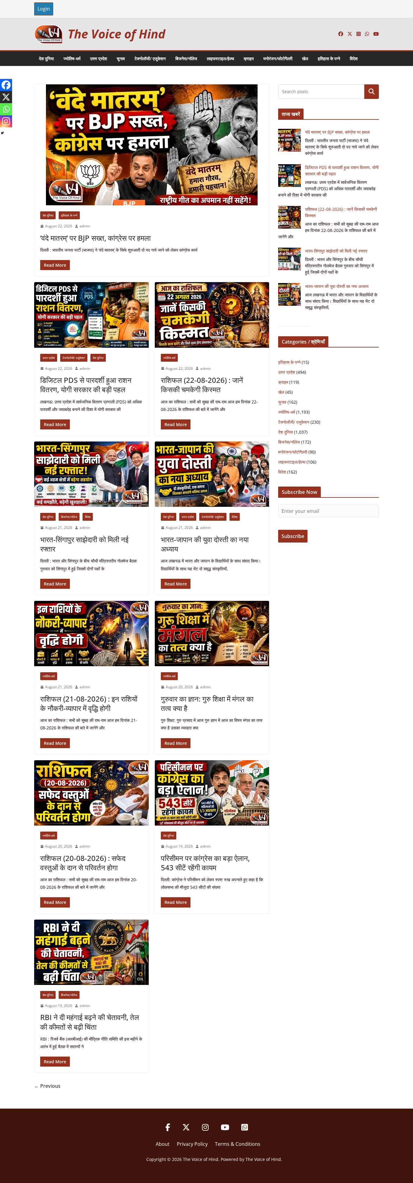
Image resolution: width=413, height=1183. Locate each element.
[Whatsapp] (6, 109)
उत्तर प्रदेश (98, 58)
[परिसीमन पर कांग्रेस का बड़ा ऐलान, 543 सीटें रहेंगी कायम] (212, 793)
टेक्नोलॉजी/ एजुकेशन (150, 58)
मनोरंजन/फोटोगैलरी (277, 58)
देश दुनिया (46, 58)
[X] (6, 97)
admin (85, 226)
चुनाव (121, 58)
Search (371, 91)
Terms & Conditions (237, 1144)
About (163, 1144)
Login (43, 8)
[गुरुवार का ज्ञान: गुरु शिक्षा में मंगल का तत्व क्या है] (212, 633)
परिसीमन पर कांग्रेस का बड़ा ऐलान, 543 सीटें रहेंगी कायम (205, 862)
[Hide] (2, 133)
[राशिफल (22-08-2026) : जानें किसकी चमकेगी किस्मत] (212, 314)
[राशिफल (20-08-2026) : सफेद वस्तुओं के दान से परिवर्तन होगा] (91, 793)
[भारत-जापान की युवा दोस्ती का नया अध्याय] (212, 474)
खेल (305, 58)
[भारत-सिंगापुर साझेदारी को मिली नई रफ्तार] (91, 474)
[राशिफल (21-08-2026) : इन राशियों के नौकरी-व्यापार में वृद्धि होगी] (91, 633)
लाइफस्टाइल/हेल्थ (220, 58)
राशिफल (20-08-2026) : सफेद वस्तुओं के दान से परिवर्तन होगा (82, 862)
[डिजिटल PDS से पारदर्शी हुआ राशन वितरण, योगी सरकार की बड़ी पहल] (91, 314)
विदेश (354, 58)
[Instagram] (6, 121)
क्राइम (249, 58)
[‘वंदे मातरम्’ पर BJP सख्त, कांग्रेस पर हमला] (151, 144)
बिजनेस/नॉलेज (186, 58)
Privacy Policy (192, 1144)
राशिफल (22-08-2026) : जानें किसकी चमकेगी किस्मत (202, 384)
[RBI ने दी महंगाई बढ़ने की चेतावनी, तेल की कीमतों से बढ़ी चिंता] (91, 952)
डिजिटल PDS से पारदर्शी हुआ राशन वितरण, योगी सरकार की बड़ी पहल (86, 384)
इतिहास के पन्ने (329, 58)
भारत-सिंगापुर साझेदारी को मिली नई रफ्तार (84, 544)
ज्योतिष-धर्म (71, 58)
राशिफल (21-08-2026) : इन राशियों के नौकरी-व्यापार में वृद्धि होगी (88, 703)
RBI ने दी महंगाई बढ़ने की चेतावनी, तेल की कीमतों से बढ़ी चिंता (89, 1021)
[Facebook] (6, 85)
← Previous (47, 1086)
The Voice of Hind (116, 33)
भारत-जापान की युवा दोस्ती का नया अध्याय (205, 544)
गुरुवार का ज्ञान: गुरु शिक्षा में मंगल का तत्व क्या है (207, 703)
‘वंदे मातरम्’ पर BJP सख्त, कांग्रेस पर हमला (95, 238)
